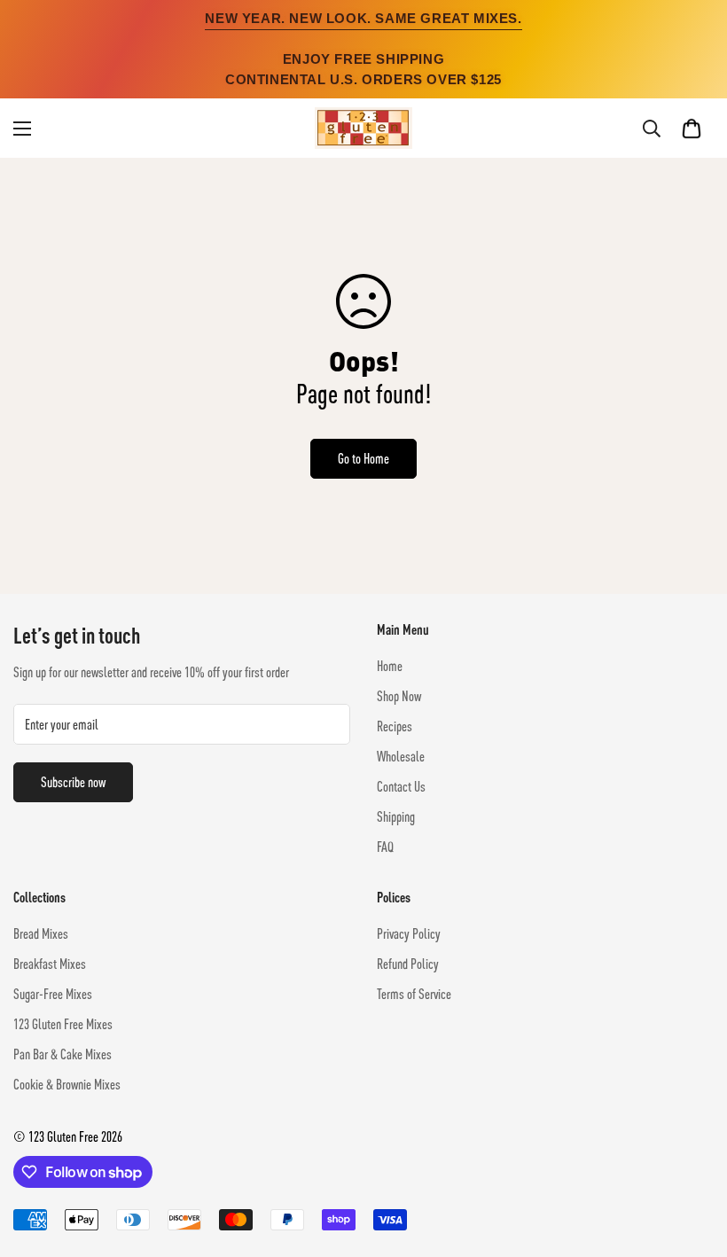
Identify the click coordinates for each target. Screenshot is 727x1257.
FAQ (385, 847)
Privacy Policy (409, 933)
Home (390, 666)
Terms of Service (414, 994)
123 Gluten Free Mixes (63, 1024)
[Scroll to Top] (692, 1160)
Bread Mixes (40, 933)
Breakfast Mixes (49, 964)
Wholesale (401, 756)
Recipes (394, 726)
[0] (691, 128)
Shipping (396, 816)
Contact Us (401, 786)
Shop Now (399, 696)
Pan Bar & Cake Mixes (62, 1054)
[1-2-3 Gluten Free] (363, 128)
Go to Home (363, 458)
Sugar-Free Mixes (52, 994)
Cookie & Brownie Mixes (67, 1084)
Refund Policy (408, 964)
